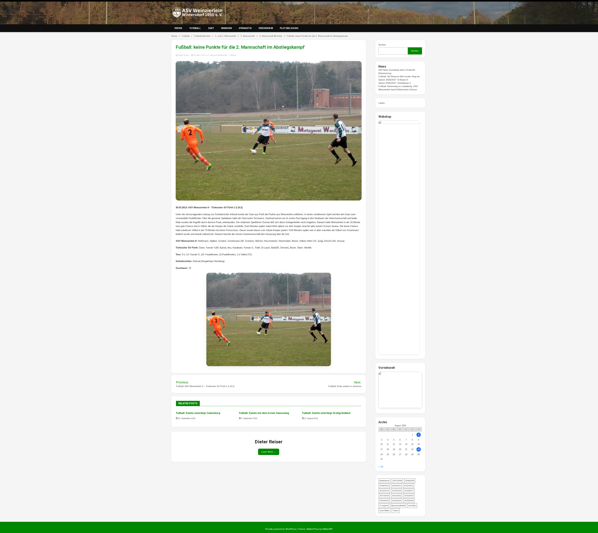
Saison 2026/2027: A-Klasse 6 (393, 79)
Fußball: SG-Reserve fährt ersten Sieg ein (399, 76)
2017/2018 (384, 496)
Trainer (396, 510)
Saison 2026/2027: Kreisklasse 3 (394, 83)
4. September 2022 (249, 418)
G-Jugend (384, 506)
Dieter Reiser (184, 55)
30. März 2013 (199, 55)
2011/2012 (408, 486)
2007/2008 (397, 481)
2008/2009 (409, 481)
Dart (211, 28)
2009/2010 (384, 486)
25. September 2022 (186, 418)
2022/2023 (408, 496)
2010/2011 (396, 486)
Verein (178, 28)
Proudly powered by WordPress (281, 529)
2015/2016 (396, 491)
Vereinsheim (266, 28)
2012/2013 (384, 491)
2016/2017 (408, 491)
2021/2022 (396, 496)
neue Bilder (384, 510)
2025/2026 (408, 501)
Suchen (382, 44)
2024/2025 (396, 501)
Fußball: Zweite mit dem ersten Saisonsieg (264, 413)
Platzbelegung (289, 28)
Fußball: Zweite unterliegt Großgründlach (326, 413)
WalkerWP (327, 529)
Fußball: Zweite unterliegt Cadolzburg (198, 413)
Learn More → (268, 451)
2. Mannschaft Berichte (217, 55)
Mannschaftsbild (398, 506)
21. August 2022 (311, 418)
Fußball (195, 28)
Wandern (226, 28)
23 (419, 449)
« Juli (380, 466)
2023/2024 (384, 501)
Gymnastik (245, 28)
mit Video (412, 506)
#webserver (385, 481)
